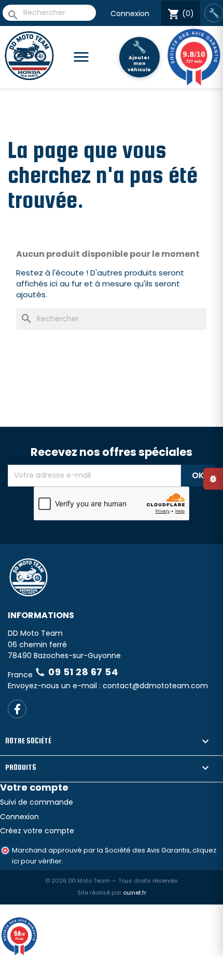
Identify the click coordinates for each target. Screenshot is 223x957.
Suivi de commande (36, 802)
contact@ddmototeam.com (155, 685)
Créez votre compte (37, 830)
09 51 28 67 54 (76, 671)
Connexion (129, 13)
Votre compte (34, 787)
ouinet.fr (134, 892)
